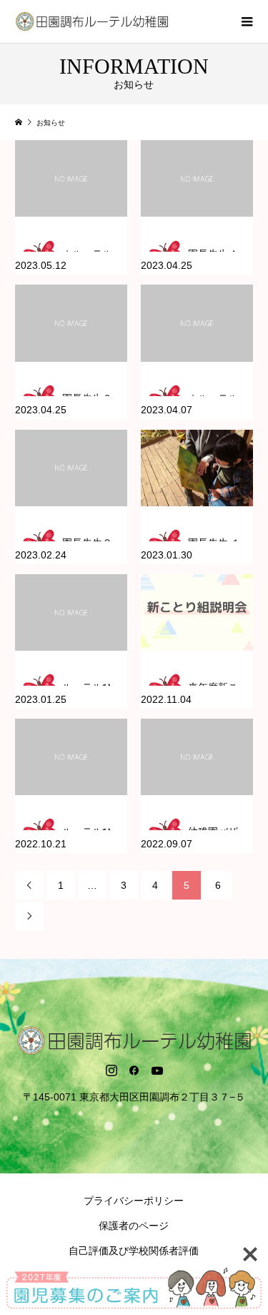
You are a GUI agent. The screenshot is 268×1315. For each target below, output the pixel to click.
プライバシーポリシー (134, 1200)
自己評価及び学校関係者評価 (134, 1250)
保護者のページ (134, 1225)
